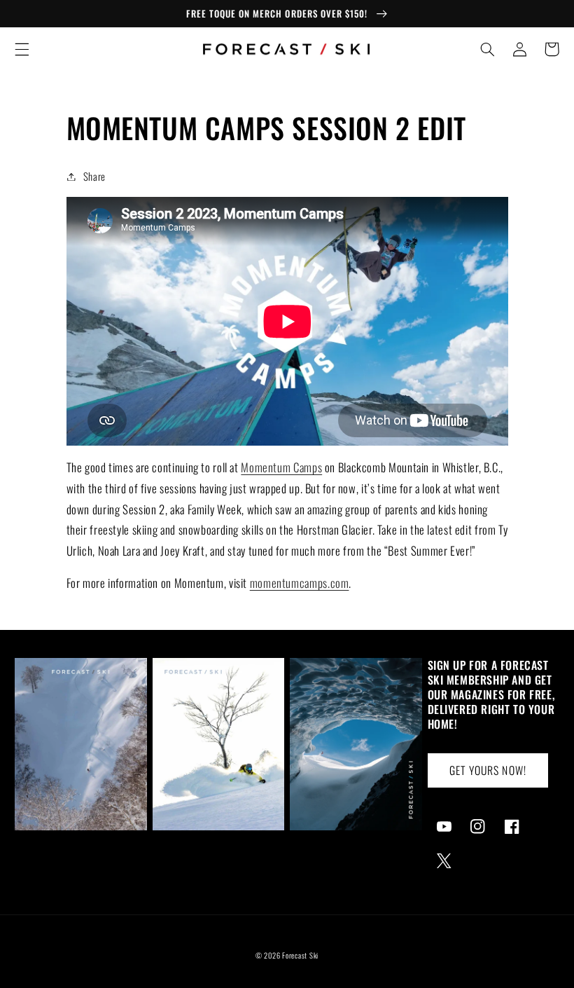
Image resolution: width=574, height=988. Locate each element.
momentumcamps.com (299, 582)
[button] (22, 49)
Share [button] (94, 176)
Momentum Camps (281, 467)
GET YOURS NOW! (487, 770)
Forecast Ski (300, 955)
